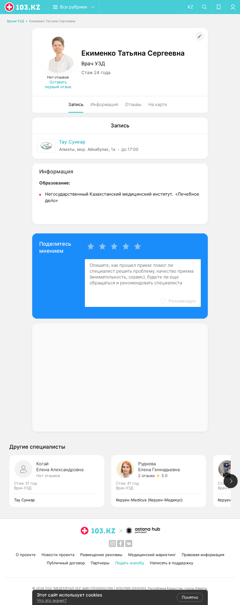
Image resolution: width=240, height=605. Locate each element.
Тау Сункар (72, 142)
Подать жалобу (129, 562)
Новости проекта (58, 554)
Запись (75, 104)
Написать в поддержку (171, 562)
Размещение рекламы (101, 554)
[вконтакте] (128, 543)
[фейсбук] (120, 543)
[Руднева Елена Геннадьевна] (162, 481)
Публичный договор (66, 562)
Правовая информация (203, 554)
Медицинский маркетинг (152, 554)
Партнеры (100, 562)
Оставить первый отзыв (58, 84)
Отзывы (133, 104)
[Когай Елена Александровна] (60, 481)
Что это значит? (52, 600)
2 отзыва (146, 475)
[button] (177, 301)
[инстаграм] (112, 543)
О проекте (26, 554)
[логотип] (23, 7)
